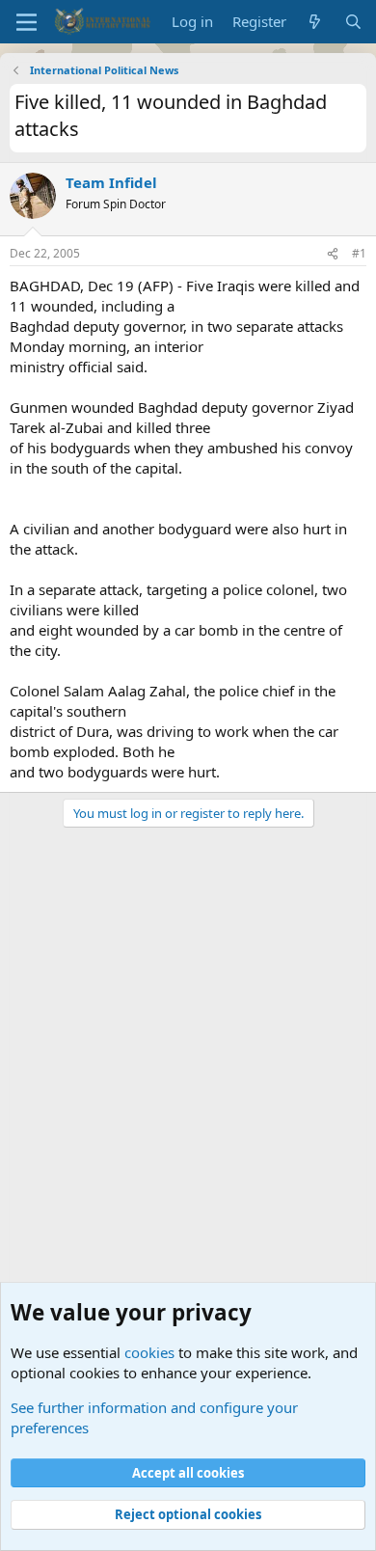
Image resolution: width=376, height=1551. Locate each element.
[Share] (332, 254)
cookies (149, 1352)
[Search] (353, 22)
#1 (359, 253)
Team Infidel (111, 182)
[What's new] (315, 22)
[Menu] (26, 22)
